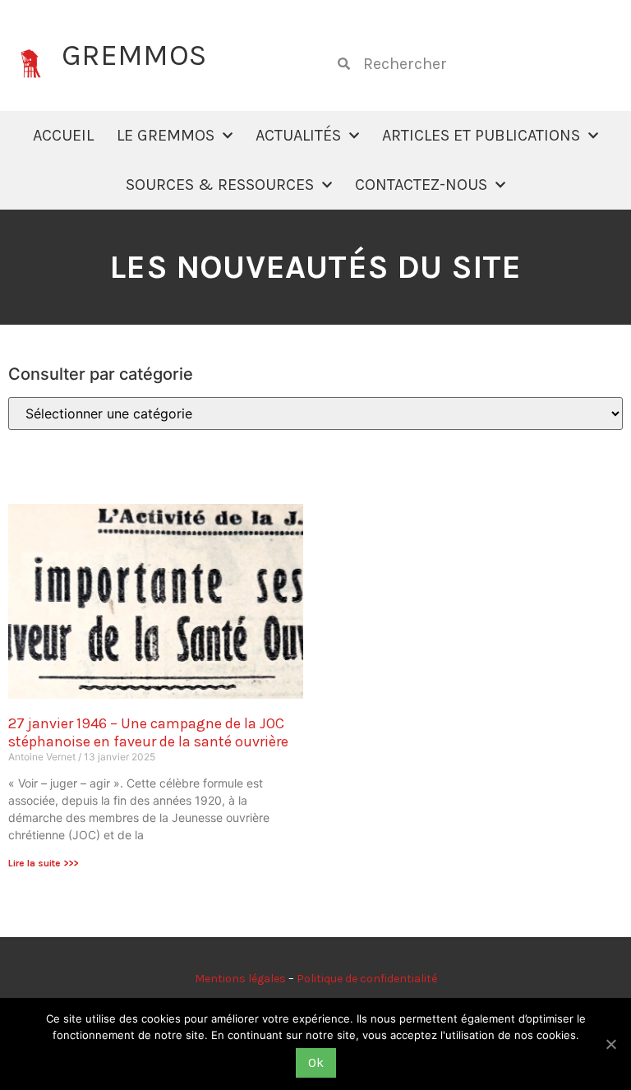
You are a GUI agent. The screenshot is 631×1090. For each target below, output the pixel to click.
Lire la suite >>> (43, 863)
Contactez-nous (421, 184)
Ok (316, 1062)
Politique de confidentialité (367, 979)
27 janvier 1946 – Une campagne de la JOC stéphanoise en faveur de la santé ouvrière (148, 732)
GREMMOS (134, 55)
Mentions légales (240, 979)
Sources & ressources (220, 184)
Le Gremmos (165, 135)
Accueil (63, 135)
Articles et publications (481, 135)
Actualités (298, 135)
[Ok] (610, 1044)
